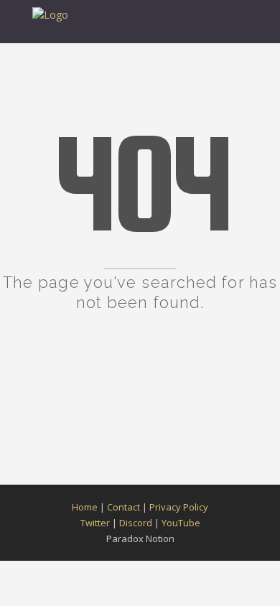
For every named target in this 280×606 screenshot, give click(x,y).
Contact (123, 506)
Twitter (95, 522)
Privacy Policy (178, 506)
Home (85, 506)
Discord (135, 522)
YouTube (181, 522)
